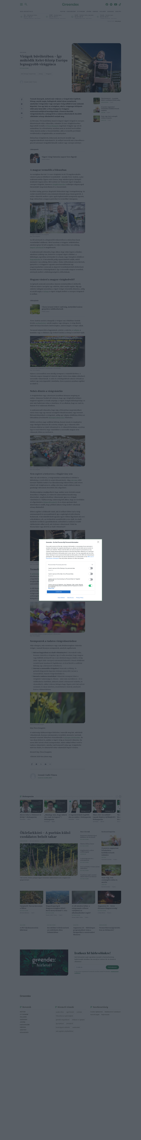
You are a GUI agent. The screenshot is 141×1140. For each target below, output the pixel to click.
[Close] (98, 542)
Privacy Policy (79, 597)
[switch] (91, 568)
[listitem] (70, 564)
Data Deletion (61, 597)
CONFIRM (59, 591)
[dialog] (70, 570)
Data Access (70, 597)
